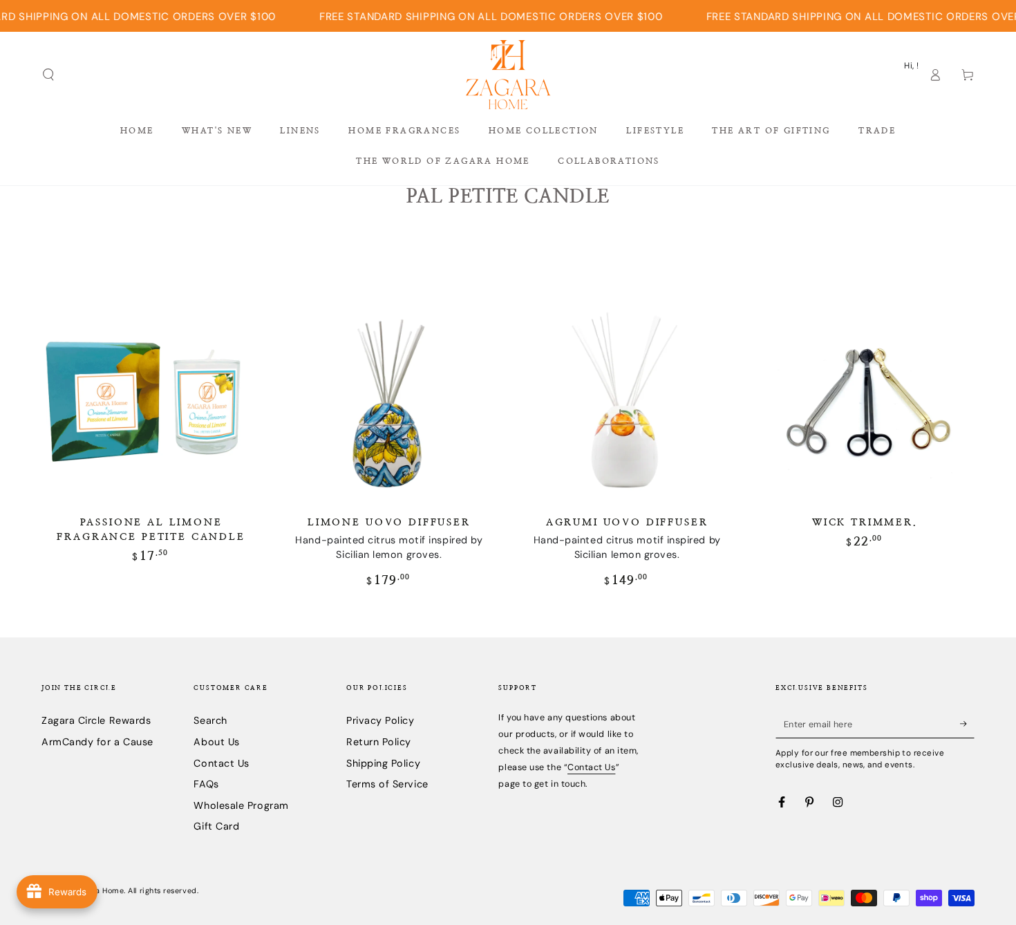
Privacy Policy (380, 720)
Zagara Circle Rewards (96, 720)
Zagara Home (99, 890)
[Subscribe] (967, 724)
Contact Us (221, 763)
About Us (216, 742)
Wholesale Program (241, 805)
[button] (48, 74)
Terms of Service (387, 784)
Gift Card (216, 826)
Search (210, 720)
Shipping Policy (383, 763)
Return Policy (378, 742)
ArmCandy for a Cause (97, 742)
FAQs (206, 784)
